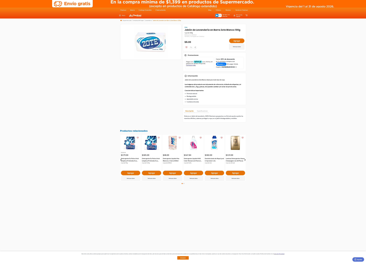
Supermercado (127, 20)
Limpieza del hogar (138, 20)
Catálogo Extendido (145, 10)
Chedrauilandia (160, 10)
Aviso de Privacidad (279, 254)
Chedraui (123, 10)
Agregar (236, 41)
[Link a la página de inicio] (121, 20)
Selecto (132, 10)
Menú (123, 15)
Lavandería (148, 20)
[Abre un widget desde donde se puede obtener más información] (358, 259)
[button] (121, 160)
